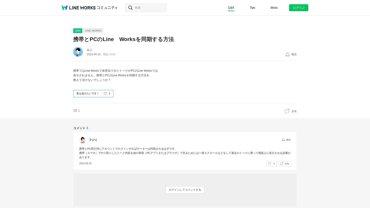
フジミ (93, 139)
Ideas (274, 7)
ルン (89, 49)
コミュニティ (107, 7)
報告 (294, 54)
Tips (252, 7)
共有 (294, 111)
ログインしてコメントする (185, 189)
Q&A (231, 7)
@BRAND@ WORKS (79, 8)
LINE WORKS (93, 30)
